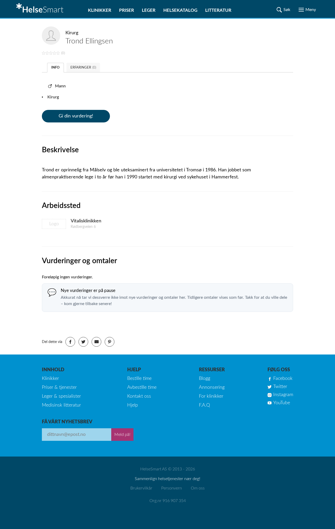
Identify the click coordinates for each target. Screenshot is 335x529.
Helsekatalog (180, 10)
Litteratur (218, 10)
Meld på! (122, 434)
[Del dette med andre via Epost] (96, 342)
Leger (148, 10)
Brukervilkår (141, 488)
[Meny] (307, 9)
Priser (126, 10)
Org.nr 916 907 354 (167, 501)
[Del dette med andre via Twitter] (83, 342)
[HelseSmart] (40, 9)
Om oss (198, 488)
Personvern (171, 488)
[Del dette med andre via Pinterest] (109, 342)
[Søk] (283, 9)
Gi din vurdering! (76, 116)
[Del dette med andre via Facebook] (70, 342)
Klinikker (99, 10)
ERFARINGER (83, 67)
